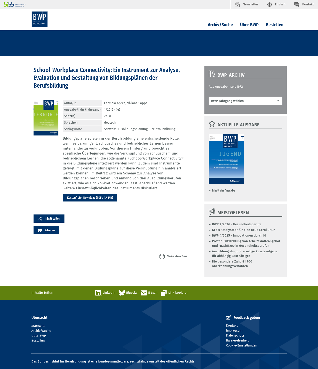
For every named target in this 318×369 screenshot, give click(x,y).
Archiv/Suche (220, 24)
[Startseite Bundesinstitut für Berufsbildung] (117, 4)
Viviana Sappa (137, 103)
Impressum (234, 330)
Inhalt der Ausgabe (223, 190)
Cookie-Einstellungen (241, 345)
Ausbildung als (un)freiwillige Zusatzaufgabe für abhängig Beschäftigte (244, 253)
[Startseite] (39, 19)
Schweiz (110, 129)
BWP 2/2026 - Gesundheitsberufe (236, 224)
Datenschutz (235, 335)
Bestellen (274, 24)
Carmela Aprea (114, 103)
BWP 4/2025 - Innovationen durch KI (239, 235)
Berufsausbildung (162, 129)
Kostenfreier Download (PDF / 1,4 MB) (90, 198)
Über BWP (249, 24)
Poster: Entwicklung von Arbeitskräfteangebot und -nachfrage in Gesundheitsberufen (246, 243)
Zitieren (50, 230)
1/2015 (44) (112, 109)
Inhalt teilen (52, 219)
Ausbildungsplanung (132, 129)
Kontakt (232, 325)
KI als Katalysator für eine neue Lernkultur (243, 230)
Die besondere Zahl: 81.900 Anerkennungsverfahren (232, 263)
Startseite (38, 326)
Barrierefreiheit (237, 340)
